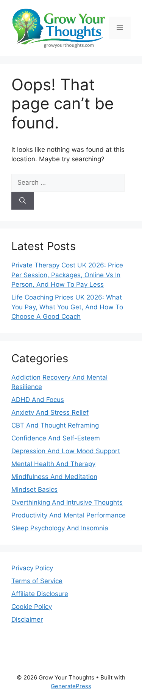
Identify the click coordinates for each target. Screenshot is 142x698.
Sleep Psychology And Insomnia (59, 528)
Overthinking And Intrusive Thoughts (67, 502)
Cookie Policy (31, 606)
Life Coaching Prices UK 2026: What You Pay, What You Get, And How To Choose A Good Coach (67, 306)
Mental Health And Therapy (53, 464)
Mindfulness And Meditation (54, 476)
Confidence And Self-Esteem (55, 438)
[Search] (22, 201)
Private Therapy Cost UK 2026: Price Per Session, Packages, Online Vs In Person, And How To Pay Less (67, 274)
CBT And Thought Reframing (55, 425)
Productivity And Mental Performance (68, 515)
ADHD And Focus (37, 399)
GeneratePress (71, 686)
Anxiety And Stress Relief (50, 412)
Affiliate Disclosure (39, 594)
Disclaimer (27, 619)
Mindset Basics (34, 489)
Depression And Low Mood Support (65, 451)
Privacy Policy (32, 568)
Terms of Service (36, 581)
